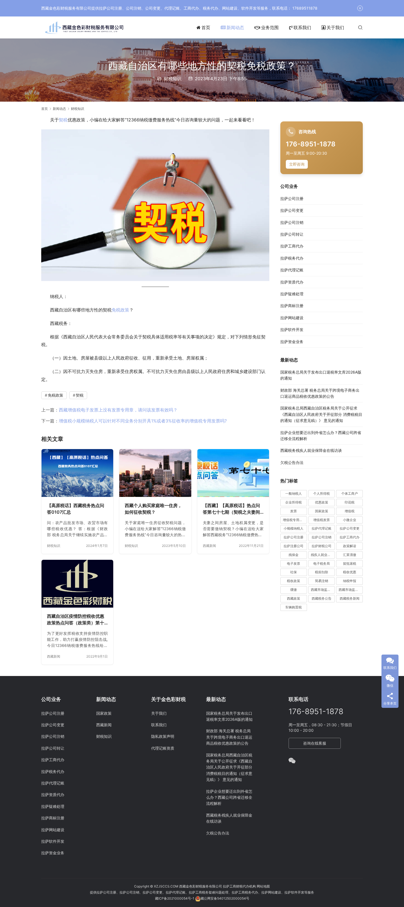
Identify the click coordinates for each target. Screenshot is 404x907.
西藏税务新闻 (349, 599)
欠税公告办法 (291, 462)
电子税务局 (321, 563)
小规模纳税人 (293, 529)
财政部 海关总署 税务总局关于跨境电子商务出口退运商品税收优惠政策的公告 (229, 736)
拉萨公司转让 (291, 234)
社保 (293, 572)
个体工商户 (349, 494)
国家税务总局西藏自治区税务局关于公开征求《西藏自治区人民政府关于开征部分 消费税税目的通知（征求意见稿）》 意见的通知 (321, 414)
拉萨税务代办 (291, 258)
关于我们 (335, 27)
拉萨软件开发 (291, 329)
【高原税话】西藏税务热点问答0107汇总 (75, 509)
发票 (293, 511)
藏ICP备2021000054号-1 (175, 898)
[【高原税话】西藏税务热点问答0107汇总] (77, 473)
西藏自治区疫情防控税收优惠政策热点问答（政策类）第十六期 (75, 619)
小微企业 (349, 520)
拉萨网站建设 (291, 318)
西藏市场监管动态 (323, 590)
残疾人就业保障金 (323, 555)
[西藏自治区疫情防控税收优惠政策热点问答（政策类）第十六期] (77, 584)
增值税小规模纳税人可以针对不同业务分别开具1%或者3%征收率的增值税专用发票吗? (143, 421)
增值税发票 (321, 520)
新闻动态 (235, 27)
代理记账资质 (162, 748)
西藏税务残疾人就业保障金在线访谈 (311, 450)
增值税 (350, 511)
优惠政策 (321, 502)
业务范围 (270, 27)
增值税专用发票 (294, 520)
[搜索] (360, 27)
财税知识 (172, 78)
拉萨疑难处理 (291, 294)
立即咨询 (297, 164)
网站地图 (263, 886)
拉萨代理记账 (291, 270)
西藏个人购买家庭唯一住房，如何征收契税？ (153, 509)
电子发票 (293, 563)
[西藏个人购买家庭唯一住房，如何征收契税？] (155, 473)
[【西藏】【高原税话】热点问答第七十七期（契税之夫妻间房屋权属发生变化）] (233, 473)
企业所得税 (293, 502)
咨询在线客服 (314, 743)
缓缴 (293, 590)
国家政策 (321, 511)
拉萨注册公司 (293, 546)
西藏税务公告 (321, 599)
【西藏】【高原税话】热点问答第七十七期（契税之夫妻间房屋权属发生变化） (231, 509)
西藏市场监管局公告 (351, 590)
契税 (63, 120)
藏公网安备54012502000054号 (225, 898)
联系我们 (302, 27)
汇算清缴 (349, 555)
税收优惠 (349, 572)
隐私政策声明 (162, 736)
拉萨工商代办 (291, 246)
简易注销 (321, 581)
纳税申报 (349, 581)
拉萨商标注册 (291, 306)
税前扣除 (321, 572)
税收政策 (293, 581)
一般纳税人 (293, 494)
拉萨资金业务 (291, 341)
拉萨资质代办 (291, 282)
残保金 (293, 555)
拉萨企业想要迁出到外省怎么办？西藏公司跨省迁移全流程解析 (229, 797)
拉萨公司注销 (291, 222)
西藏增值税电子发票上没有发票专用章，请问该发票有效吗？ (118, 410)
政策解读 (349, 546)
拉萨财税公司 (321, 546)
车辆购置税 (293, 607)
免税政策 (120, 310)
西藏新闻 (209, 546)
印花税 (350, 502)
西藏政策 (293, 599)
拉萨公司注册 (291, 198)
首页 (205, 27)
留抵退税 (349, 563)
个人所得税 (321, 494)
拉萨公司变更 (291, 210)
